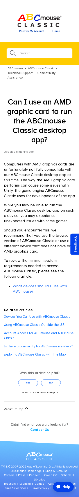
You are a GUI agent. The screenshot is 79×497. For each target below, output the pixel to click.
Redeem (34, 475)
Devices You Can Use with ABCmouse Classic (37, 316)
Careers (9, 475)
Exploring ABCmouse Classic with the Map (35, 354)
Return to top (14, 409)
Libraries (39, 479)
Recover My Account (31, 31)
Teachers (10, 483)
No (51, 382)
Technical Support (20, 73)
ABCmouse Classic (41, 68)
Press (21, 475)
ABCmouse (15, 68)
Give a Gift (50, 475)
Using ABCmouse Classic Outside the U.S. (34, 324)
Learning (25, 483)
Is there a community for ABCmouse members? (38, 346)
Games (39, 483)
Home (56, 31)
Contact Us (39, 429)
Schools (66, 475)
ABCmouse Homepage (26, 471)
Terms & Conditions (15, 488)
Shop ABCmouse (56, 471)
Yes (28, 382)
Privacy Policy (40, 488)
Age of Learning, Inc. (40, 466)
